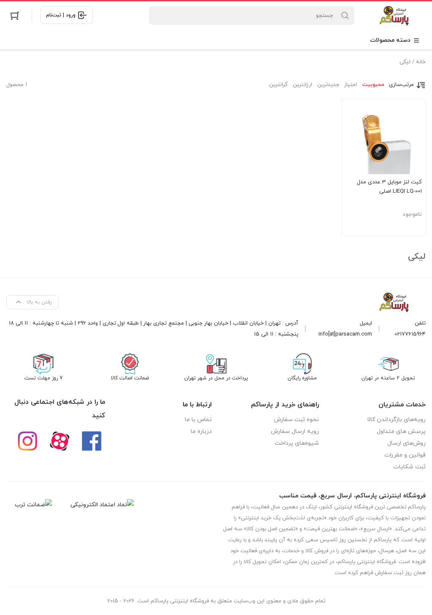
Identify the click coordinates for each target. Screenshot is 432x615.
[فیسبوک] (91, 440)
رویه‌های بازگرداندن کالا (396, 420)
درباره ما (201, 431)
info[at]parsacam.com (345, 334)
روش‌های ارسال (406, 443)
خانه (421, 62)
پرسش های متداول (401, 431)
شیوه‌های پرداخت (297, 443)
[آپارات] (59, 440)
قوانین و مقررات (405, 455)
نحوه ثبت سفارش (296, 420)
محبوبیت (373, 85)
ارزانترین (302, 85)
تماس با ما (198, 420)
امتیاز (350, 85)
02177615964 (410, 334)
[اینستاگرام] (27, 440)
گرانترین (278, 85)
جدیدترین (328, 85)
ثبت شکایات (409, 467)
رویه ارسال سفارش (295, 431)
